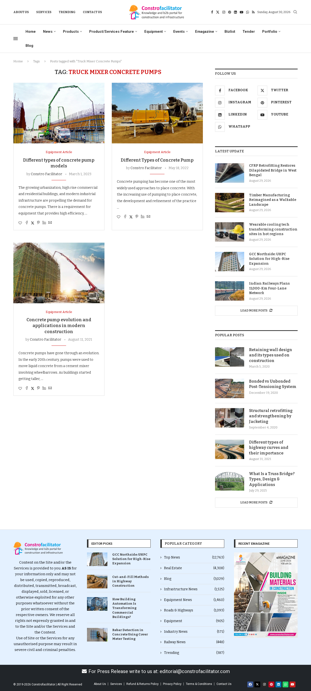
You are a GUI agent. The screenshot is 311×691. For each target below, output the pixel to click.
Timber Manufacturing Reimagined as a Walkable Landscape (272, 200)
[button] (239, 595)
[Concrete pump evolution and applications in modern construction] (58, 273)
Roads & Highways (194, 610)
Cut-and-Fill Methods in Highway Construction (130, 581)
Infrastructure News (194, 589)
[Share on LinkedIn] (44, 223)
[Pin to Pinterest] (38, 223)
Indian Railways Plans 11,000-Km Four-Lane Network (269, 288)
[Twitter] (218, 12)
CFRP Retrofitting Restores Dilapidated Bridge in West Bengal (272, 170)
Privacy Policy (172, 684)
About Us (21, 12)
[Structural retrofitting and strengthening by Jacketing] (229, 418)
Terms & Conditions (199, 684)
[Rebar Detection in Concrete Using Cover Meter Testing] (97, 635)
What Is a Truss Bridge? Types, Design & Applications (272, 479)
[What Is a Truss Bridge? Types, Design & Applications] (229, 481)
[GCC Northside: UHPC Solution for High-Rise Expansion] (229, 261)
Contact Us (92, 12)
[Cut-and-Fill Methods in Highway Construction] (97, 581)
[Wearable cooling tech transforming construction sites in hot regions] (229, 232)
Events (179, 31)
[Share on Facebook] (26, 223)
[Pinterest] (229, 12)
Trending (67, 12)
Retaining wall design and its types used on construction (270, 355)
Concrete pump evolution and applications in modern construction (58, 325)
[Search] (295, 12)
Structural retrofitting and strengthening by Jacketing (271, 416)
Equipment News (194, 600)
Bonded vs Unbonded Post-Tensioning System (272, 384)
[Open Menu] (15, 38)
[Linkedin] (235, 12)
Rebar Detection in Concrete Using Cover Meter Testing (130, 634)
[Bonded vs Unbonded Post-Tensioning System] (229, 388)
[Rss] (253, 12)
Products (71, 31)
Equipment (153, 31)
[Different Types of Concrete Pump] (157, 113)
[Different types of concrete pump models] (58, 113)
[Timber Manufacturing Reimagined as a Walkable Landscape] (229, 202)
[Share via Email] (50, 223)
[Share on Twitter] (32, 223)
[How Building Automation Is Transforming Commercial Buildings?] (97, 604)
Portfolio (269, 31)
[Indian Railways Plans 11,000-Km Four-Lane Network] (229, 291)
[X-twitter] (257, 684)
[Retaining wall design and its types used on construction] (229, 357)
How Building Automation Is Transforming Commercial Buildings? (124, 608)
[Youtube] (241, 12)
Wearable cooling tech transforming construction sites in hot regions (273, 229)
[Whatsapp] (247, 12)
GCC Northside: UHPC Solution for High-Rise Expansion (269, 259)
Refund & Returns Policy (142, 684)
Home (31, 31)
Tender (248, 31)
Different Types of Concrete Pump (157, 160)
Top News (194, 557)
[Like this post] (20, 223)
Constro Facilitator (46, 174)
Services (44, 12)
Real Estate (194, 568)
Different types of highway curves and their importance (268, 447)
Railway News (194, 642)
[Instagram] (223, 12)
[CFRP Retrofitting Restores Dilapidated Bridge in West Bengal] (229, 173)
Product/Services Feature (111, 31)
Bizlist (230, 31)
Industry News (194, 632)
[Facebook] (212, 12)
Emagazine (204, 31)
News (47, 31)
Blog (29, 45)
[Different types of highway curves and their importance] (229, 449)
